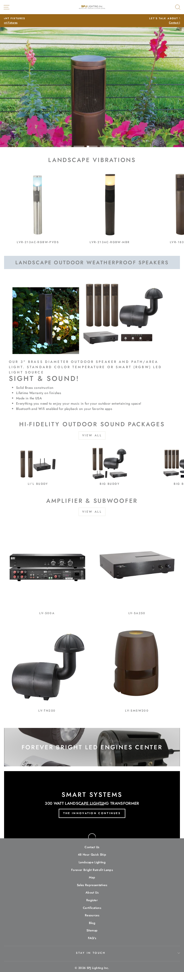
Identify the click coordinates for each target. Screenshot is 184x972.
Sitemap (92, 930)
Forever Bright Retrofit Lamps (92, 870)
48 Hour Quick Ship (92, 854)
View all (92, 435)
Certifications (92, 908)
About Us (92, 892)
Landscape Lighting (92, 862)
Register (92, 900)
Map (92, 877)
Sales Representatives (92, 885)
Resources (92, 915)
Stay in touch (90, 953)
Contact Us (92, 847)
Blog (92, 923)
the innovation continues (92, 813)
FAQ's (92, 938)
